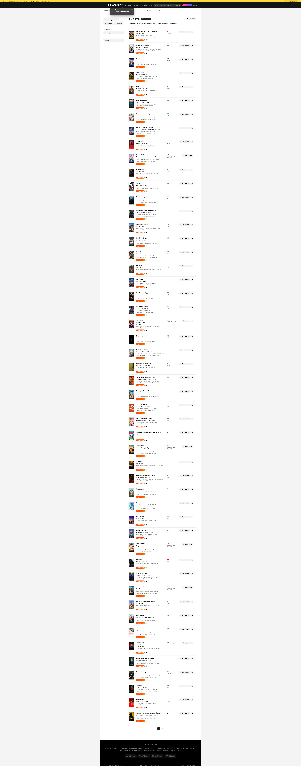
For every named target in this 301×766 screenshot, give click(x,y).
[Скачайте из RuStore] (170, 756)
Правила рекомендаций (135, 748)
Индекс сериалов (173, 11)
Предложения (171, 748)
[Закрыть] (132, 10)
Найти (179, 5)
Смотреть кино (187, 5)
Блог (152, 748)
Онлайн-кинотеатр (132, 5)
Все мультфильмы (125, 750)
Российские (108, 23)
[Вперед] (165, 728)
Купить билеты (141, 39)
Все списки (106, 10)
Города (108, 37)
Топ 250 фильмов (150, 11)
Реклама (115, 748)
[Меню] (105, 5)
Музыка (150, 765)
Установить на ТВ (147, 5)
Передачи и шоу (137, 750)
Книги (159, 765)
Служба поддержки (175, 750)
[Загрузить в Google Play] (144, 756)
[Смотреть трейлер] (146, 40)
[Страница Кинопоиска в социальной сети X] (149, 744)
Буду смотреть (185, 31)
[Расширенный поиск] (177, 5)
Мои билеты (192, 18)
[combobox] (164, 5)
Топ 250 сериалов (161, 11)
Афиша (155, 765)
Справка (147, 748)
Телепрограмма (143, 765)
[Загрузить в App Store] (131, 756)
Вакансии (108, 748)
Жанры (108, 29)
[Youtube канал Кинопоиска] (156, 744)
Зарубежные (118, 23)
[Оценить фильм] (192, 32)
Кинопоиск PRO (160, 748)
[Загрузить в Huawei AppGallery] (157, 756)
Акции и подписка (162, 750)
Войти (195, 5)
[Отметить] (194, 32)
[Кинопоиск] (114, 5)
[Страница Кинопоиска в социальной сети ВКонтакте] (145, 744)
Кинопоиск (117, 765)
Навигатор (194, 11)
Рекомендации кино (149, 750)
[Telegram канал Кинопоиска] (152, 744)
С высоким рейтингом (111, 20)
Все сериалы (190, 748)
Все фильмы (180, 748)
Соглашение (123, 748)
